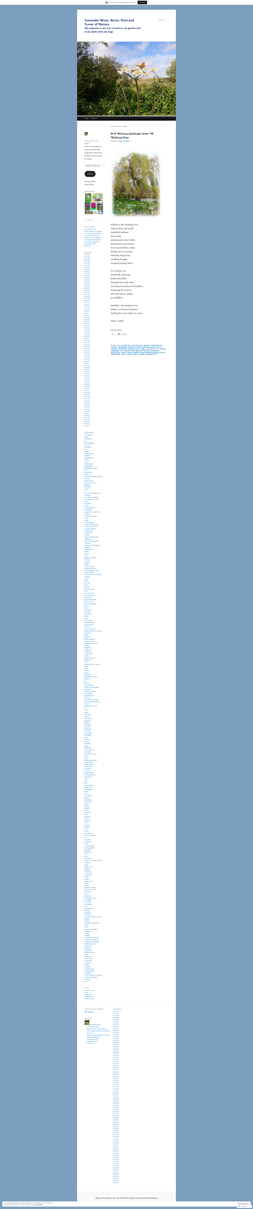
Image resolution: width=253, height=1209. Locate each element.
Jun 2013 (87, 415)
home (86, 662)
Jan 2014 (87, 401)
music (86, 737)
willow (135, 354)
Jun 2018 (87, 290)
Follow (90, 174)
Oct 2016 (87, 332)
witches (87, 965)
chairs (86, 501)
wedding (87, 935)
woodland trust (89, 969)
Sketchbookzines (90, 848)
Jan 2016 (87, 351)
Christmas (88, 503)
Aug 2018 (87, 286)
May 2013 (87, 417)
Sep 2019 (87, 267)
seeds (86, 843)
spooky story (88, 873)
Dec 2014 (87, 378)
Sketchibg (88, 850)
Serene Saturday (89, 846)
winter (86, 954)
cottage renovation (90, 528)
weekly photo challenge (92, 940)
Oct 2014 (87, 382)
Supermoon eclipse (90, 887)
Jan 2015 (87, 376)
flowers (87, 606)
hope (86, 668)
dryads (127, 351)
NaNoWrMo (88, 752)
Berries (87, 474)
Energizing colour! (90, 244)
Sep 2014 (87, 384)
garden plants (89, 624)
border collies (89, 480)
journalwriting (89, 685)
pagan (143, 352)
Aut (86, 449)
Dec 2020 (87, 259)
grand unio (88, 633)
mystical (131, 347)
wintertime (88, 963)
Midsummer (88, 729)
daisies (87, 551)
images (147, 345)
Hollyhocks (88, 660)
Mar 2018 (87, 296)
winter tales (88, 956)
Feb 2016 (87, 348)
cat (85, 491)
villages (87, 919)
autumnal (87, 455)
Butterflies (88, 487)
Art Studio (88, 445)
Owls (86, 781)
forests (87, 608)
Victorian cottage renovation (93, 917)
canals (86, 489)
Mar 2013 (87, 421)
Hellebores (88, 652)
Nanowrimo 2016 (89, 750)
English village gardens (92, 570)
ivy (85, 681)
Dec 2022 (87, 257)
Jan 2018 (87, 300)
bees (86, 470)
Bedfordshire (89, 466)
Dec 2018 (87, 280)
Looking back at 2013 (91, 706)
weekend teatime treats (91, 937)
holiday (87, 656)
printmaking (88, 800)
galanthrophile (89, 622)
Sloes (86, 854)
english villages (89, 572)
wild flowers (88, 946)
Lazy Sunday (88, 693)
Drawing (87, 560)
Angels (87, 437)
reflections (88, 812)
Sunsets (87, 885)
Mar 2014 (87, 397)
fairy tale (139, 345)
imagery (87, 670)
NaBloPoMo (88, 748)
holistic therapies (90, 658)
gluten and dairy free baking (93, 631)
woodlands (88, 973)
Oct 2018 (87, 282)
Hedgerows (88, 649)
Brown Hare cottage (91, 483)
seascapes (88, 839)
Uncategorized (89, 908)
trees (137, 349)
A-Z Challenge (125, 345)
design (87, 553)
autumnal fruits (89, 457)
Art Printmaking (89, 443)
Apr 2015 (87, 369)
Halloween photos (90, 639)
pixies (86, 791)
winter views (88, 958)
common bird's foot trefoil (92, 512)
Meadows (87, 722)
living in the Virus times (92, 700)
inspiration (88, 674)
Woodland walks (89, 971)
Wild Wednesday (89, 952)
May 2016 (87, 342)
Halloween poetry (90, 641)
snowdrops (88, 858)
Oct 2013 (87, 407)
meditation (122, 347)
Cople (86, 518)
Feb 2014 (87, 399)
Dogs (86, 556)
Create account (89, 990)
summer (87, 879)
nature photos (89, 762)
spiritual (87, 869)
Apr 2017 (87, 319)
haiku (86, 635)
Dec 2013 (87, 403)
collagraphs (88, 510)
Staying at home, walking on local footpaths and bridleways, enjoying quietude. (93, 240)
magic (86, 712)
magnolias (88, 720)
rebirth (87, 808)
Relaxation (88, 816)
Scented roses (89, 833)
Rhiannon (87, 821)
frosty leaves (88, 614)
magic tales (88, 714)
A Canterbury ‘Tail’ (90, 229)
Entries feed (88, 994)
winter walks (88, 960)
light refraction (89, 695)
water (86, 927)
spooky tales (88, 875)
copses (87, 520)
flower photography (91, 599)
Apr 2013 (87, 419)
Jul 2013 (87, 413)
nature (139, 347)
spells (86, 864)
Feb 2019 (87, 275)
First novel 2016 (89, 593)
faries (86, 591)
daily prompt (88, 549)
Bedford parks (89, 464)
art (133, 345)
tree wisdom (88, 904)
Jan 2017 (87, 326)
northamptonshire (90, 775)
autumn (87, 451)
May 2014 (87, 392)
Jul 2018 (87, 288)
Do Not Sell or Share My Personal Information (137, 1198)
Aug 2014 (87, 386)
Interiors (87, 679)
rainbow (87, 806)
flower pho (88, 597)
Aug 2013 (87, 411)
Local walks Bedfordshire (92, 702)
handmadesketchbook (91, 643)
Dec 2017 (87, 303)
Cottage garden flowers (92, 524)
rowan (86, 831)
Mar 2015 (87, 371)
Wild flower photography (92, 942)
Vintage (87, 921)
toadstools (88, 896)
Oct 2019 (87, 265)
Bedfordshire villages (91, 468)
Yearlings (87, 979)
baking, (87, 460)
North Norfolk (89, 773)
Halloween (88, 637)
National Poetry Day (90, 754)
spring (131, 349)
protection (88, 802)
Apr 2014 (87, 394)
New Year (87, 770)
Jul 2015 (87, 363)
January (87, 683)
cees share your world (91, 499)
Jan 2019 (87, 278)
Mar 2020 (87, 261)
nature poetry (89, 764)
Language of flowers (91, 691)
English (87, 564)
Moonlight (88, 735)
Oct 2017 (87, 307)
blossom (87, 478)
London (87, 704)
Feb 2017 (87, 323)
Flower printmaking (90, 604)
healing (87, 645)
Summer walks (89, 881)
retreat (114, 349)
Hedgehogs (88, 647)
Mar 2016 (87, 346)
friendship (88, 612)
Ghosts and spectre (90, 629)
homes (86, 666)
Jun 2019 (87, 269)
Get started (142, 2)
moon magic (88, 733)
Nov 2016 (87, 330)
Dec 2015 (87, 353)
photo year (88, 787)
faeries (87, 579)
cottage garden (89, 522)
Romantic (87, 827)
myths (86, 745)
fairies (86, 581)
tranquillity (88, 900)
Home (86, 118)
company (87, 514)
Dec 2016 (87, 328)
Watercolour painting (91, 929)
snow (86, 856)
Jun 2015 (87, 365)
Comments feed (89, 996)
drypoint (87, 562)
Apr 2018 (87, 294)
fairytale (87, 587)
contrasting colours (91, 516)
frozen (86, 616)
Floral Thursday (89, 595)
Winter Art (88, 246)
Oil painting (88, 777)
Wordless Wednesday (91, 977)
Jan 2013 (87, 426)
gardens (87, 626)
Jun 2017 (87, 315)
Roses (86, 829)
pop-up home (89, 796)
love (86, 708)
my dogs (87, 739)
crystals (87, 535)
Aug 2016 (87, 336)
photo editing (89, 785)
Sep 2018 (87, 284)
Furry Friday (88, 620)
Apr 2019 (87, 271)
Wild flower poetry (90, 944)
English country (89, 566)
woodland (88, 967)
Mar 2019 (87, 273)
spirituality (122, 349)
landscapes (88, 689)
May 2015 (87, 367)
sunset (87, 883)
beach (86, 462)
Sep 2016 (87, 334)
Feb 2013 (87, 424)
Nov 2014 (87, 380)
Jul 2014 (87, 388)
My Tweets (89, 1012)
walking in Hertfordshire (92, 923)
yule (86, 981)
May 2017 (87, 317)
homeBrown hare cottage (92, 664)
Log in (86, 992)
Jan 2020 (87, 263)
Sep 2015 (87, 359)
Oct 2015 (87, 357)
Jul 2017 (87, 313)
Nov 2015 (87, 355)
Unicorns (87, 910)
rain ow (87, 804)
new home (88, 768)
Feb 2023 (87, 255)
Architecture (88, 439)
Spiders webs (88, 867)
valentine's (88, 915)
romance (87, 825)
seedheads (88, 841)
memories (87, 727)
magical (87, 716)
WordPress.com (89, 998)
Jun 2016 (87, 340)
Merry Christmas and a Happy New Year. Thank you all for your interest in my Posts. (93, 233)
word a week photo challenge (93, 975)
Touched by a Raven (91, 898)
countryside (88, 533)
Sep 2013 (87, 409)
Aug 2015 (87, 361)
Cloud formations (90, 508)
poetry (158, 347)
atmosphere (88, 447)
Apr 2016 (87, 344)
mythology (115, 352)
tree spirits (88, 902)
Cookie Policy (38, 1204)
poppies (87, 798)
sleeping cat (88, 852)
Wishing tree (150, 354)
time (86, 894)
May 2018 (87, 292)
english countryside (91, 568)
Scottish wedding (90, 835)
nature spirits (134, 352)
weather (87, 933)
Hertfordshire (89, 654)
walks (142, 349)
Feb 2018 (87, 298)
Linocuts (87, 697)
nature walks (88, 766)
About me (94, 118)
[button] (88, 197)
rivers (86, 823)
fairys (86, 585)
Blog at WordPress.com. (105, 1198)
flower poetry (89, 601)
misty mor (87, 731)
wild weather (88, 950)
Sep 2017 (87, 309)
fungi (86, 618)
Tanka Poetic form (90, 889)
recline (87, 810)
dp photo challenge (90, 558)
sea (86, 837)
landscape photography (92, 687)
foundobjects (89, 610)
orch (86, 779)
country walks (89, 531)
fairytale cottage (90, 589)
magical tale (88, 718)
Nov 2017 (87, 305)
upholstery (88, 912)
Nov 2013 (87, 405)
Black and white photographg (93, 476)
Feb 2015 (87, 373)
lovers (86, 710)
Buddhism (88, 485)
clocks (86, 505)
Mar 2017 (87, 321)
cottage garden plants (91, 526)
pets (86, 783)
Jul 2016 (87, 338)
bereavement (88, 472)
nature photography (91, 760)
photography (149, 347)
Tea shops (88, 892)
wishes (141, 354)
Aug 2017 (87, 311)
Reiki (86, 814)
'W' (154, 349)
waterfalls (87, 931)
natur (86, 756)
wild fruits (88, 948)
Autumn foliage (89, 453)
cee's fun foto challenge (92, 497)
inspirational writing (139, 351)
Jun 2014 (87, 390)
